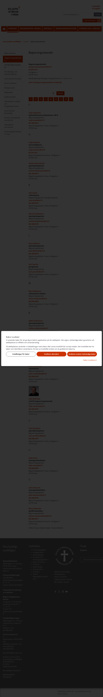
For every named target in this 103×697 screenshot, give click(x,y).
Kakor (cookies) (90, 360)
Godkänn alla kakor (51, 354)
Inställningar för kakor (20, 354)
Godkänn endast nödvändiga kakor (82, 354)
